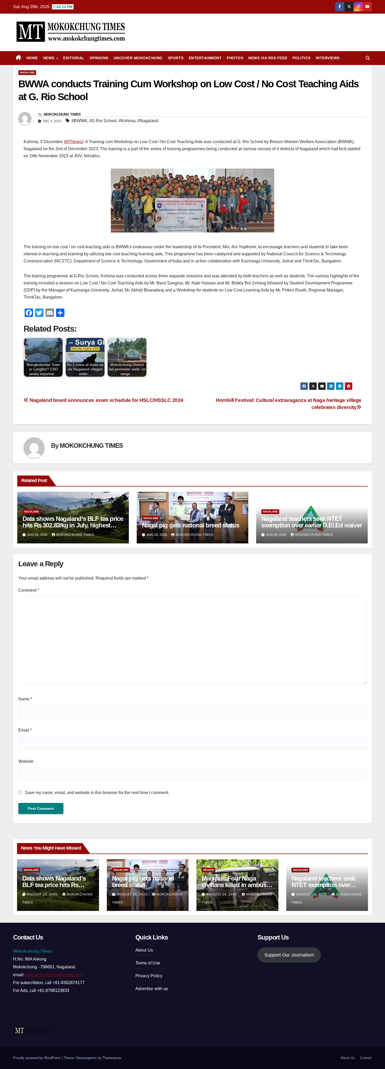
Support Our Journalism (289, 955)
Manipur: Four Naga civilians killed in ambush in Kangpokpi (236, 885)
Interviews (328, 58)
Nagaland (27, 72)
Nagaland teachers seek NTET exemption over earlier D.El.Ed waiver (311, 522)
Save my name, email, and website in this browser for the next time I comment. (97, 792)
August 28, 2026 (43, 894)
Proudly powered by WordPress (37, 1058)
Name (25, 699)
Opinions (99, 58)
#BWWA (79, 120)
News (49, 58)
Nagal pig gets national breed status (190, 525)
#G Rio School (103, 120)
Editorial (73, 58)
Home (32, 58)
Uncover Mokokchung (138, 58)
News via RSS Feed (267, 58)
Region (208, 869)
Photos (235, 58)
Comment (28, 590)
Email (25, 730)
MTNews (73, 141)
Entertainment (205, 58)
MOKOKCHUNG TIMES (62, 114)
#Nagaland (148, 120)
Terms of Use (147, 963)
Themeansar (111, 1058)
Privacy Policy (149, 976)
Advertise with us (151, 988)
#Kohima (127, 120)
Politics (302, 58)
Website (26, 761)
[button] (368, 58)
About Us (144, 950)
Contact (366, 1058)
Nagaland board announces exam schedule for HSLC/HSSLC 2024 (106, 400)
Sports (176, 58)
